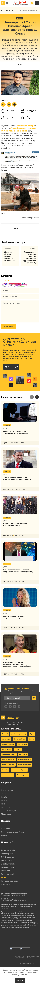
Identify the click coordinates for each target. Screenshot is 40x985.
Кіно (3, 804)
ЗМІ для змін (6, 860)
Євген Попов (6, 749)
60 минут (18, 749)
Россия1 (5, 734)
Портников (23, 754)
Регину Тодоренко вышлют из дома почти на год (13, 617)
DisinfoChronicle (8, 864)
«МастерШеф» (26, 126)
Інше (13, 10)
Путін (32, 734)
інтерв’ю (5, 770)
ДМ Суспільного (8, 857)
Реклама (5, 835)
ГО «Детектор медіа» (10, 881)
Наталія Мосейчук (8, 759)
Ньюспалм (5, 884)
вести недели (22, 744)
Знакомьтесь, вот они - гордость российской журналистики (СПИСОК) (29, 257)
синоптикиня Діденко (19, 770)
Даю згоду (20, 980)
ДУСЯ (20, 65)
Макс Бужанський (24, 759)
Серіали (4, 793)
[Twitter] (9, 104)
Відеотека (5, 871)
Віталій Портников (24, 765)
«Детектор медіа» (12, 899)
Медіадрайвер (7, 867)
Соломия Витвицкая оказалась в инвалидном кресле (15, 525)
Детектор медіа (8, 850)
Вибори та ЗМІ (7, 874)
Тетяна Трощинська (8, 754)
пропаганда (6, 739)
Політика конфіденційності (12, 832)
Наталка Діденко (22, 775)
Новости (7, 10)
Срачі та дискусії (8, 811)
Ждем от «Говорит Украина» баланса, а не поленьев (9, 256)
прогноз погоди (7, 775)
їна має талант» (26, 128)
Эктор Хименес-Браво (14, 131)
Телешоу (4, 800)
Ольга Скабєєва (19, 739)
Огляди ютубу (7, 790)
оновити (5, 280)
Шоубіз (4, 797)
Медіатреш (6, 814)
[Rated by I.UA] (15, 949)
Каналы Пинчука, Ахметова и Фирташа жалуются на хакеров (15, 432)
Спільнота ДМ (13, 367)
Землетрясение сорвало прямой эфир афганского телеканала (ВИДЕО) (18, 571)
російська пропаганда (18, 734)
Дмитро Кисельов (8, 744)
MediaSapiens (7, 854)
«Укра (13, 128)
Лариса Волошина (8, 765)
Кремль (31, 739)
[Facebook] (3, 104)
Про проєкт (6, 829)
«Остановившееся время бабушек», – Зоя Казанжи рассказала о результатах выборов (17, 664)
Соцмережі (6, 807)
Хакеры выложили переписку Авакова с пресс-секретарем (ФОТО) (17, 478)
